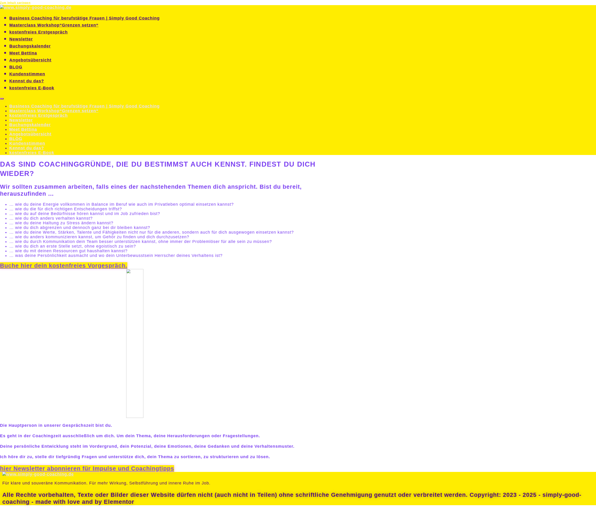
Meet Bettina (23, 53)
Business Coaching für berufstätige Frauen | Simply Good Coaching (84, 18)
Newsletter (21, 39)
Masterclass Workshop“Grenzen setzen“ (53, 25)
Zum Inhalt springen (15, 2)
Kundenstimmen (27, 74)
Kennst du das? (26, 81)
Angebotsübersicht (30, 60)
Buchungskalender (30, 46)
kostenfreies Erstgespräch (38, 32)
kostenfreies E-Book (31, 88)
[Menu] (2, 98)
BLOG (15, 67)
